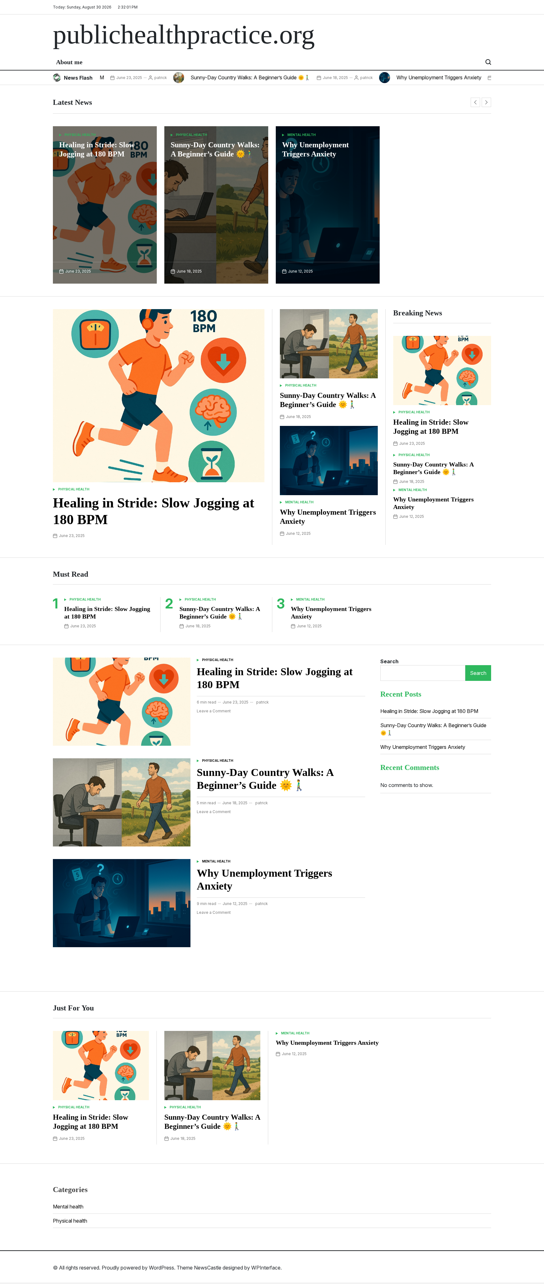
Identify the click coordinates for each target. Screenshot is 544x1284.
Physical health (80, 135)
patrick (125, 77)
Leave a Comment (214, 711)
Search (389, 661)
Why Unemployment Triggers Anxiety (403, 77)
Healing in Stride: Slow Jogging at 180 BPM (429, 711)
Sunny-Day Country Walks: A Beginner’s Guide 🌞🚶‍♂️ (215, 77)
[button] (475, 102)
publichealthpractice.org (184, 34)
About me (69, 62)
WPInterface (265, 1267)
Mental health (301, 135)
